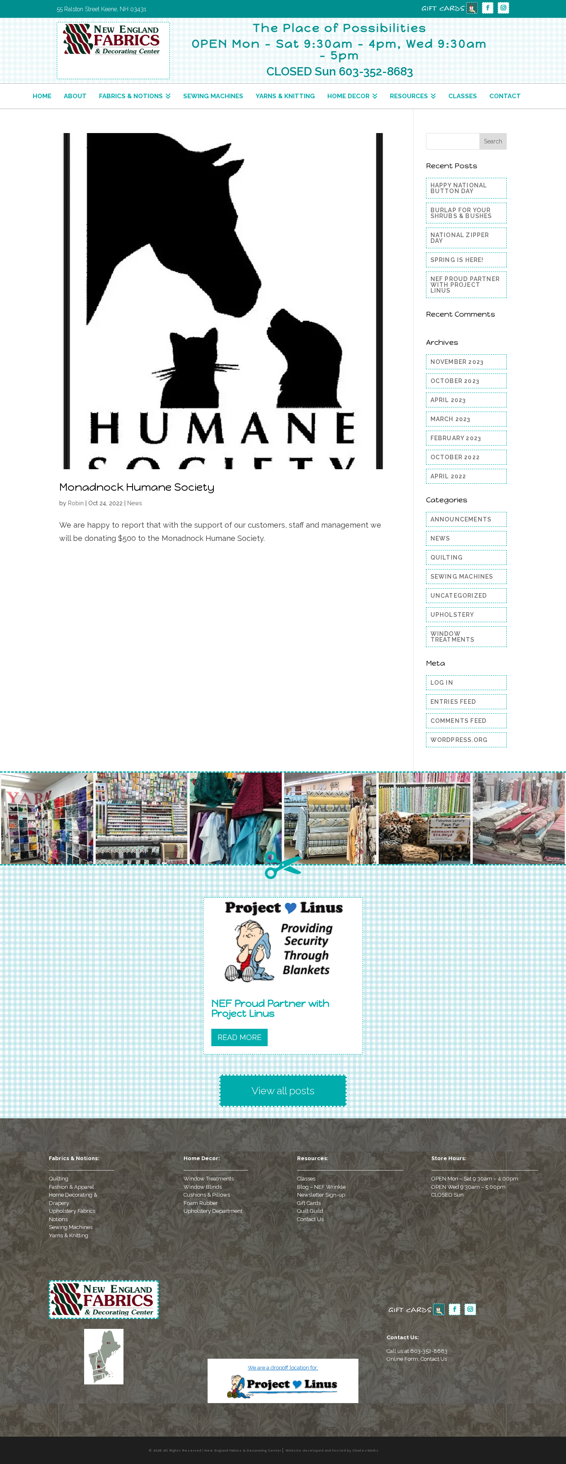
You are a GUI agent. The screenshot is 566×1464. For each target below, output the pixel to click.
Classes (462, 96)
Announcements (461, 519)
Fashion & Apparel (71, 1187)
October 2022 (455, 457)
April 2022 (449, 476)
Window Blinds (203, 1187)
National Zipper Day (460, 238)
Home (42, 96)
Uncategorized (459, 595)
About (75, 96)
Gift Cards (309, 1203)
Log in (442, 682)
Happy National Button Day (459, 188)
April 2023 (448, 400)
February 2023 (456, 438)
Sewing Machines (213, 96)
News (134, 503)
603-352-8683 (428, 1351)
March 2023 (451, 419)
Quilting (447, 557)
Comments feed (459, 720)
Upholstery (452, 614)
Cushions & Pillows (207, 1195)
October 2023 (455, 381)
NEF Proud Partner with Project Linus (465, 285)
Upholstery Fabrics (72, 1211)
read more (239, 1037)
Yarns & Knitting (285, 96)
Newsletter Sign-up (321, 1195)
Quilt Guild (310, 1211)
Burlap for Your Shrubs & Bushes (461, 213)
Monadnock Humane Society (137, 487)
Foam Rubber (201, 1203)
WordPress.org (459, 740)
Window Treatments (453, 636)
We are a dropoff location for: (283, 1368)
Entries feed (453, 701)
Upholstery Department (213, 1211)
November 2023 (457, 362)
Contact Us (310, 1219)
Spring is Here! (457, 260)
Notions (58, 1219)
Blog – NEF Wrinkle (321, 1187)
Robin (76, 503)
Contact (505, 96)
